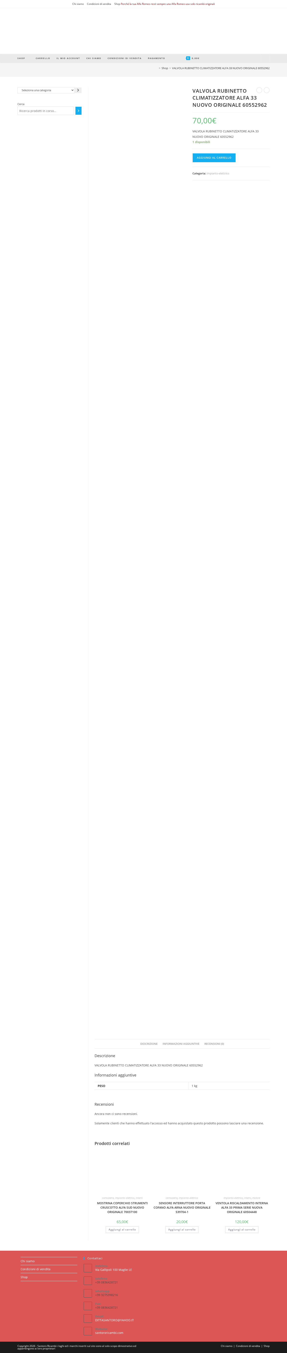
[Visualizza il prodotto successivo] (267, 90)
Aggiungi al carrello (214, 157)
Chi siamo (78, 4)
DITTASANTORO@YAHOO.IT (114, 1320)
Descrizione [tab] (149, 1044)
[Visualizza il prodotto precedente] (259, 90)
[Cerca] (78, 111)
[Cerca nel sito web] (265, 58)
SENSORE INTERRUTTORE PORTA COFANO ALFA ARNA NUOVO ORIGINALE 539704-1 (182, 1207)
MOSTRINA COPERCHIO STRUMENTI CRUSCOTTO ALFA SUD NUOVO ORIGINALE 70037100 (122, 1207)
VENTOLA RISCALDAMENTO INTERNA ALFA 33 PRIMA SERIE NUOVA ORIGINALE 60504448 (242, 1207)
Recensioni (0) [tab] (214, 1044)
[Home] (156, 68)
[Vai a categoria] (78, 90)
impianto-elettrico (218, 173)
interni (139, 1198)
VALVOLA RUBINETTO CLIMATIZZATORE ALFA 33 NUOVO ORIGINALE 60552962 (221, 68)
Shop (117, 4)
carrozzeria (108, 1198)
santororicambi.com (109, 1333)
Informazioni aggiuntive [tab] (181, 1044)
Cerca (20, 104)
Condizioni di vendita (99, 4)
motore (256, 1198)
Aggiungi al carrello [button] (122, 1229)
